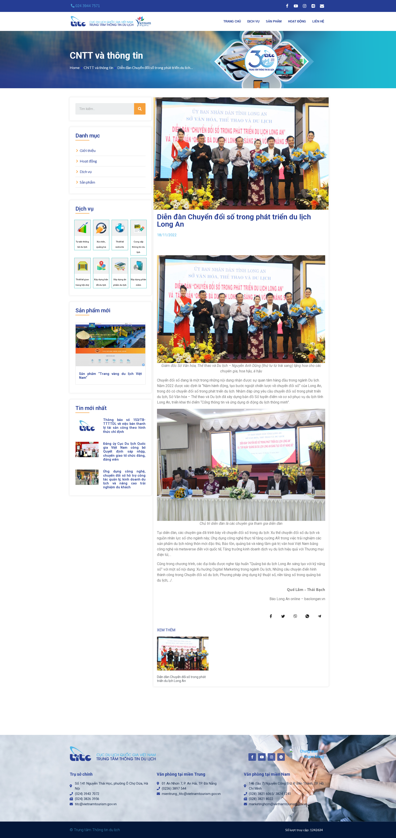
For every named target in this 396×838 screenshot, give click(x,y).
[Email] (322, 6)
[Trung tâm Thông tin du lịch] (112, 21)
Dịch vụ (253, 21)
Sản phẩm (274, 21)
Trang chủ (232, 21)
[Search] (140, 109)
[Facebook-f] (252, 757)
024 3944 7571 (87, 6)
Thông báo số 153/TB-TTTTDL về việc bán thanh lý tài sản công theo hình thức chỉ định (124, 426)
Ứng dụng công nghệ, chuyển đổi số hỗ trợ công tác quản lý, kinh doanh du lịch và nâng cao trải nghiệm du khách (124, 479)
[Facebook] (287, 6)
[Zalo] (313, 6)
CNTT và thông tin (98, 67)
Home (75, 67)
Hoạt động (297, 21)
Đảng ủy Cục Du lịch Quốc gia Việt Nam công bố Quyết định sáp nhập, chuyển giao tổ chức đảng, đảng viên (124, 452)
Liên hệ (318, 21)
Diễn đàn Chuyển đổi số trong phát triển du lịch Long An (181, 679)
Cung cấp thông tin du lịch (138, 246)
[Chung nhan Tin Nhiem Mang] (306, 754)
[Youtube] (296, 6)
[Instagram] (304, 6)
